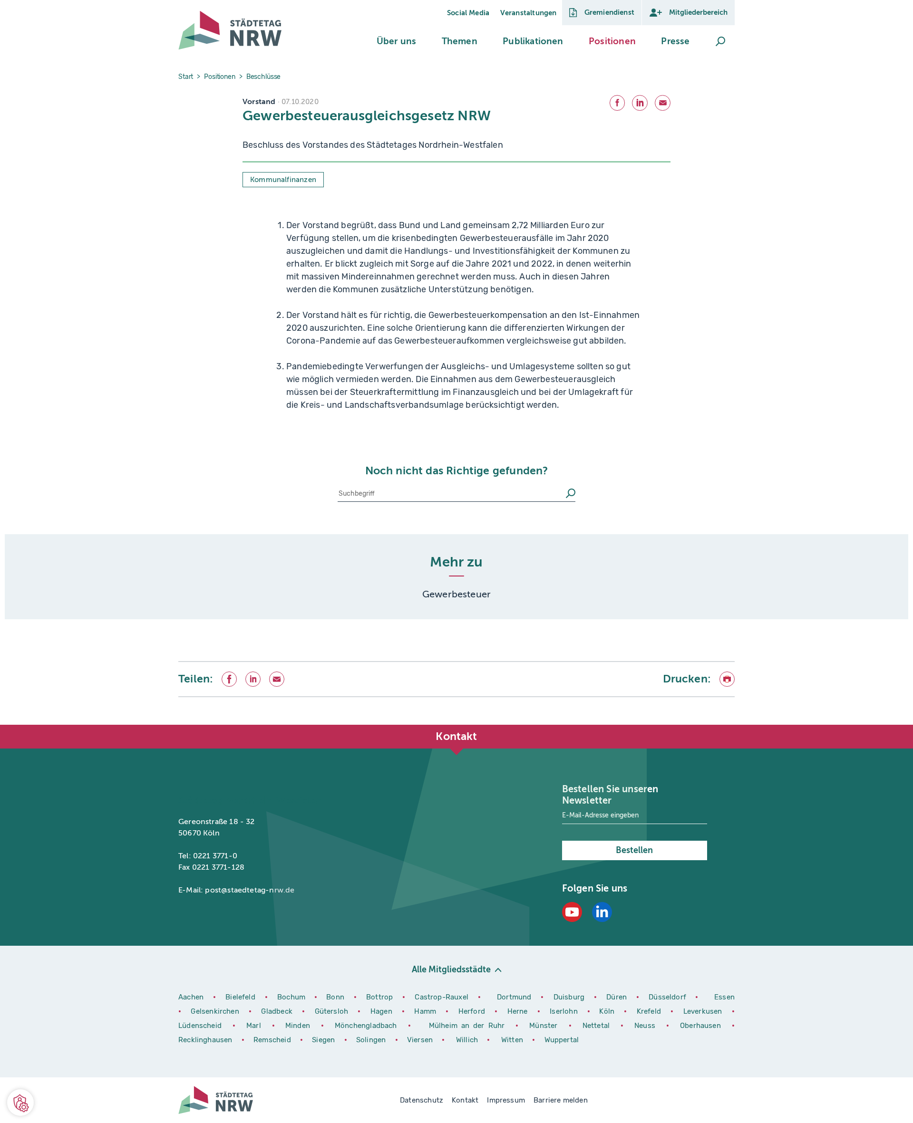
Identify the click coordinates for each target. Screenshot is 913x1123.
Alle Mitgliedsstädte (451, 969)
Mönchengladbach (368, 1025)
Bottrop (379, 997)
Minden (297, 1025)
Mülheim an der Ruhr (469, 1025)
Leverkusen (704, 1011)
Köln (606, 1011)
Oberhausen (700, 1025)
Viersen (420, 1040)
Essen (724, 997)
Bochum (291, 997)
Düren (617, 997)
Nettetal (596, 1025)
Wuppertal (561, 1040)
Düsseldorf (667, 997)
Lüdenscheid (200, 1025)
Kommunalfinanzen (283, 179)
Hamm (426, 1011)
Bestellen (634, 850)
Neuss (646, 1025)
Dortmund (515, 997)
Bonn (336, 997)
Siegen (323, 1040)
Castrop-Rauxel (442, 997)
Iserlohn (563, 1011)
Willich (468, 1040)
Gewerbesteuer (456, 594)
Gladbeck (278, 1011)
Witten (513, 1040)
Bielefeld (240, 997)
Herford (473, 1011)
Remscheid (272, 1040)
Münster (545, 1025)
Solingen (372, 1040)
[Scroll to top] (725, 724)
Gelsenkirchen (216, 1011)
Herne (518, 1011)
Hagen (382, 1011)
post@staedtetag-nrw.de (249, 890)
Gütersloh (333, 1011)
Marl (253, 1025)
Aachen (191, 997)
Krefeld (650, 1011)
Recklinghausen (206, 1040)
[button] (396, 41)
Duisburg (570, 997)
